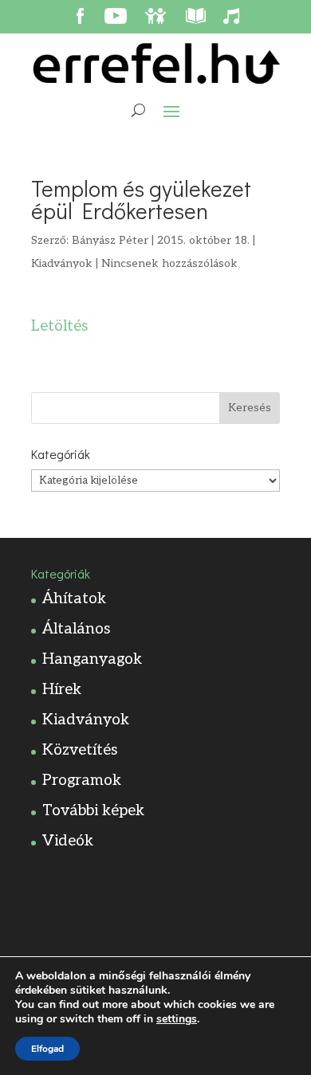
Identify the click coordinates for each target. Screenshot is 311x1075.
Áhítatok (74, 599)
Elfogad (47, 1048)
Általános (76, 629)
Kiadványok (62, 263)
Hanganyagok (92, 659)
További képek (93, 811)
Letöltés (59, 326)
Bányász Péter (110, 240)
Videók (67, 841)
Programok (81, 780)
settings (176, 1019)
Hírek (61, 690)
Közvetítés (79, 750)
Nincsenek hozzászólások (169, 263)
